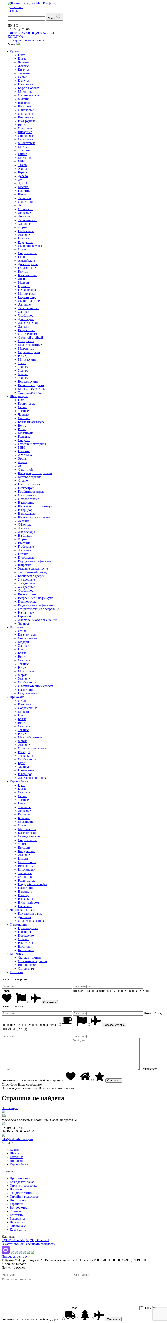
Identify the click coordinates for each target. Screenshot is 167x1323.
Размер (22, 356)
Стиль (22, 249)
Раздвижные (26, 880)
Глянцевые (25, 84)
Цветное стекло (29, 484)
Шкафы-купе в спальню (34, 517)
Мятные (23, 146)
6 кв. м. (23, 374)
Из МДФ (24, 752)
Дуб (20, 179)
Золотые (24, 150)
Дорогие (24, 216)
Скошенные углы (30, 245)
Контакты (16, 972)
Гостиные (16, 627)
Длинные (24, 550)
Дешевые (24, 212)
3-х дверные (26, 583)
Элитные (24, 223)
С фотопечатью (28, 499)
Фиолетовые (26, 143)
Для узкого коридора (32, 777)
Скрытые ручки (29, 352)
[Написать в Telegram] (12, 1253)
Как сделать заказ (30, 913)
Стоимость (25, 209)
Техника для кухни (31, 392)
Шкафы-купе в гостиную (35, 506)
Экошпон (24, 198)
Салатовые (25, 139)
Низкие (23, 554)
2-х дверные (26, 579)
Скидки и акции (29, 957)
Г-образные (26, 546)
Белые (22, 58)
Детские (23, 521)
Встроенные (26, 330)
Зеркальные (26, 755)
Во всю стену (27, 594)
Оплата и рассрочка (31, 920)
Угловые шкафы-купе (33, 568)
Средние (24, 440)
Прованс (24, 286)
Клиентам (17, 954)
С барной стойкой (30, 337)
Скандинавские (29, 300)
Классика (24, 704)
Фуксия (23, 99)
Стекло (23, 480)
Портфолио (26, 935)
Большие (24, 436)
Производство (28, 928)
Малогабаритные (30, 344)
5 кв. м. (23, 370)
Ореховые (25, 128)
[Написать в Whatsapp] (16, 1253)
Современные (27, 253)
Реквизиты (25, 943)
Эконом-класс (27, 220)
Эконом (23, 623)
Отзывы (23, 939)
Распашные (26, 612)
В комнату (25, 891)
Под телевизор (28, 693)
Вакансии (25, 946)
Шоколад (24, 102)
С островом (26, 341)
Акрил (22, 168)
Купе (21, 763)
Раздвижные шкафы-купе (35, 605)
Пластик (24, 190)
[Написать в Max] (6, 1253)
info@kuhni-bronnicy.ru (17, 1139)
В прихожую (27, 513)
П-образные (26, 231)
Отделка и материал (32, 444)
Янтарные (25, 132)
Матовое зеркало (29, 477)
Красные (24, 69)
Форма (22, 227)
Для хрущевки (28, 322)
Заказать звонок (13, 1244)
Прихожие (17, 697)
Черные (23, 62)
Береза (22, 172)
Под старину (27, 297)
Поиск (51, 18)
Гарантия (24, 931)
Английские (26, 260)
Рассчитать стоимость (39, 1244)
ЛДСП (22, 183)
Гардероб (24, 616)
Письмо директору (15, 1256)
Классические (27, 275)
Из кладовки (26, 869)
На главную (10, 1108)
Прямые (23, 238)
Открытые (25, 876)
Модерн (23, 282)
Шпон (22, 194)
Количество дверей (31, 576)
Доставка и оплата (22, 909)
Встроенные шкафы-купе (35, 598)
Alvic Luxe (25, 455)
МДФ (22, 161)
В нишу (23, 895)
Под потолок (27, 601)
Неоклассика (27, 289)
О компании (18, 924)
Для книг (24, 528)
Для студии (26, 319)
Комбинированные (31, 491)
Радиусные (25, 242)
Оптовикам (26, 968)
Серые (22, 77)
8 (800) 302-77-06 (19, 33)
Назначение (26, 502)
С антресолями (28, 333)
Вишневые (25, 117)
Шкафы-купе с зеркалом (35, 473)
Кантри (23, 271)
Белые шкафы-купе (31, 422)
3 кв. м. (23, 367)
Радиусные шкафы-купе (34, 561)
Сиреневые (26, 135)
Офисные (24, 524)
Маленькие (25, 433)
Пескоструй (26, 488)
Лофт (21, 278)
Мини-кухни (27, 359)
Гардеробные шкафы (32, 884)
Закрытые (25, 873)
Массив (23, 187)
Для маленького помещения (37, 620)
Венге (22, 124)
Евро (21, 256)
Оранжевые (26, 113)
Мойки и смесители (32, 389)
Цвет (21, 55)
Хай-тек (23, 311)
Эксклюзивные (28, 308)
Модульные (26, 348)
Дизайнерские (28, 264)
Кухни (14, 51)
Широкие (24, 565)
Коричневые (26, 403)
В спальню (25, 898)
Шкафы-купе (19, 396)
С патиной (25, 201)
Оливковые (26, 110)
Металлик (25, 91)
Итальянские (27, 267)
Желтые (23, 66)
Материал (25, 157)
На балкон (25, 535)
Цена (21, 803)
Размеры (24, 814)
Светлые (24, 418)
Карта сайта (26, 950)
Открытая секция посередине (38, 609)
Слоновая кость (29, 95)
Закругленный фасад (32, 572)
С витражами (27, 495)
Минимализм (27, 293)
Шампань (24, 106)
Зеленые (24, 73)
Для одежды (26, 532)
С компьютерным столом (35, 686)
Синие (22, 154)
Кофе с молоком (29, 88)
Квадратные (26, 851)
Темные (23, 411)
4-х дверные (26, 587)
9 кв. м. (23, 378)
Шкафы (15, 1153)
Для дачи (24, 326)
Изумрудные (26, 121)
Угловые (24, 234)
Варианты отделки (31, 385)
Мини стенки (27, 671)
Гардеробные (19, 781)
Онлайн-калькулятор (32, 961)
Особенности (27, 315)
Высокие (24, 543)
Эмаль (22, 165)
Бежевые (24, 80)
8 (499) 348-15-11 (44, 33)
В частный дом (28, 902)
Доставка (24, 917)
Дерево (23, 176)
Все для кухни (28, 381)
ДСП (21, 205)
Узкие (22, 363)
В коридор (25, 510)
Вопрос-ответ (27, 965)
